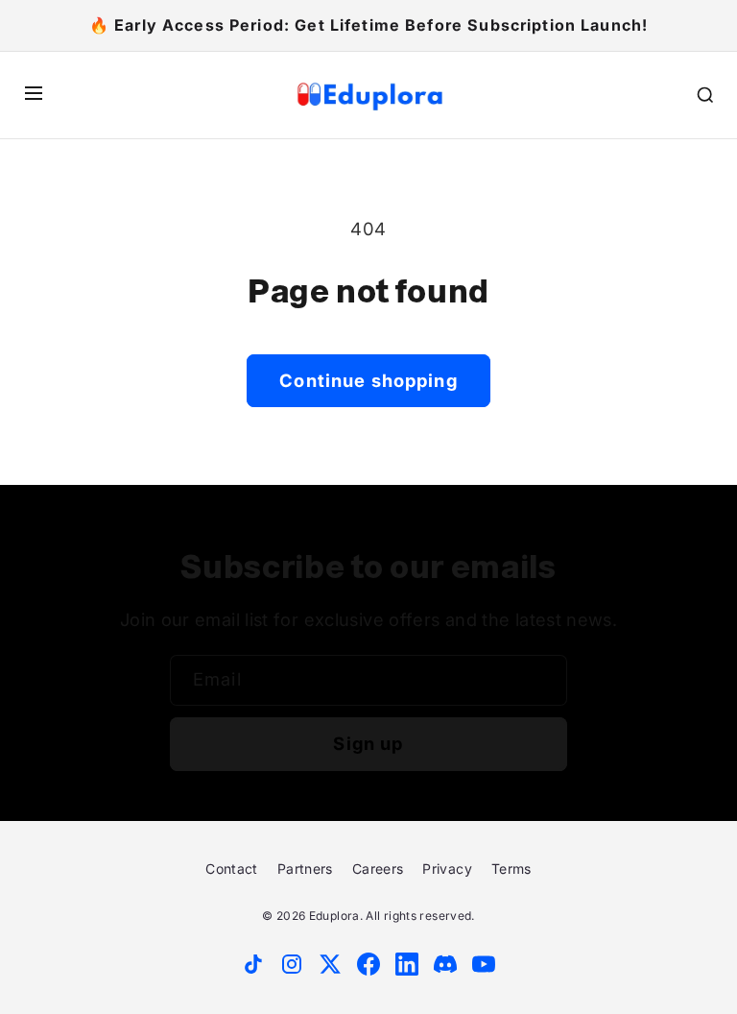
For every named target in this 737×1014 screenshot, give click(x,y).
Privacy (447, 868)
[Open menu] (33, 94)
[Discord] (445, 964)
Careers (378, 868)
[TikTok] (253, 964)
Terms (511, 868)
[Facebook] (368, 964)
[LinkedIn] (406, 964)
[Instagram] (291, 964)
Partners (305, 868)
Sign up (368, 743)
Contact (231, 868)
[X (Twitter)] (330, 964)
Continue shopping (368, 380)
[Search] (705, 95)
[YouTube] (483, 964)
